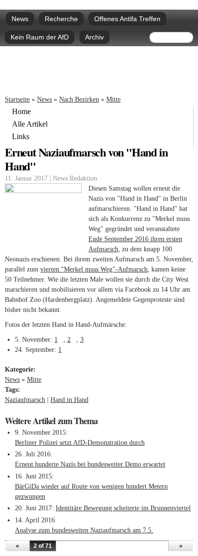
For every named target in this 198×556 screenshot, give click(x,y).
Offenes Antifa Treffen (127, 19)
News (20, 19)
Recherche (61, 19)
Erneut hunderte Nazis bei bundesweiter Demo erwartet (90, 464)
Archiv (94, 37)
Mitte (113, 99)
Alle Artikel (30, 124)
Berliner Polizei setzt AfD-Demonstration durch (80, 442)
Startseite (17, 99)
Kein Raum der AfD (40, 37)
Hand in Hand (69, 399)
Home (21, 112)
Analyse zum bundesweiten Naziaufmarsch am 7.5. (84, 530)
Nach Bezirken (79, 99)
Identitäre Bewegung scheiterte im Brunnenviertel (123, 508)
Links (20, 137)
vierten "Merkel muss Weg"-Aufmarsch (94, 269)
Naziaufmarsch (25, 399)
